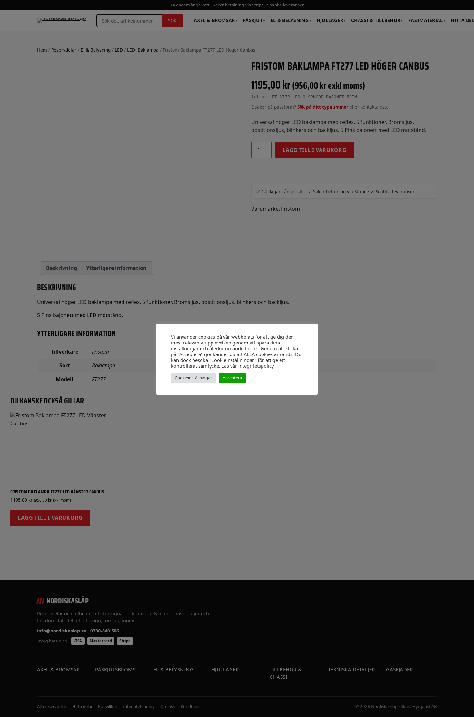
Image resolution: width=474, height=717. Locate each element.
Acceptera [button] (232, 378)
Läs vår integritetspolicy (248, 366)
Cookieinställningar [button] (193, 378)
